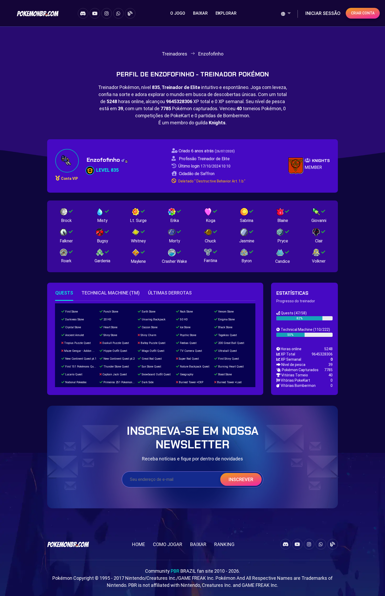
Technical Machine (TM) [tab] (110, 293)
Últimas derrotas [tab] (170, 293)
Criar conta (363, 13)
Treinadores (174, 54)
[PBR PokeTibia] (38, 13)
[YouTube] (95, 13)
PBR (175, 571)
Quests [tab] (64, 293)
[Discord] (83, 13)
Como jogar (167, 544)
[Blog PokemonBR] (130, 13)
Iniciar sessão (322, 13)
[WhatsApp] (118, 13)
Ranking (224, 544)
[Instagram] (106, 13)
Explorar (226, 13)
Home (138, 544)
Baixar (200, 13)
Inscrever (241, 479)
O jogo (177, 13)
